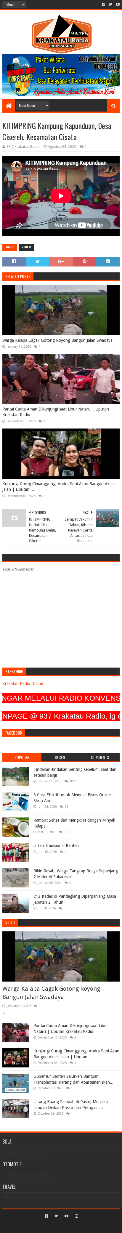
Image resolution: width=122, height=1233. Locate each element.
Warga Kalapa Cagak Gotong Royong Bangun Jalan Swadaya (57, 340)
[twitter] (110, 4)
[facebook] (103, 4)
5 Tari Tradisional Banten (56, 845)
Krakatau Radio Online (22, 683)
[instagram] (76, 1216)
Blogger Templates (86, 1226)
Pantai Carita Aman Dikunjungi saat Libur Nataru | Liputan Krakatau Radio (55, 412)
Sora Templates (52, 1226)
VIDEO (26, 247)
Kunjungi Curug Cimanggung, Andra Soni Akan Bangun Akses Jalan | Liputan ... (58, 486)
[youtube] (117, 4)
